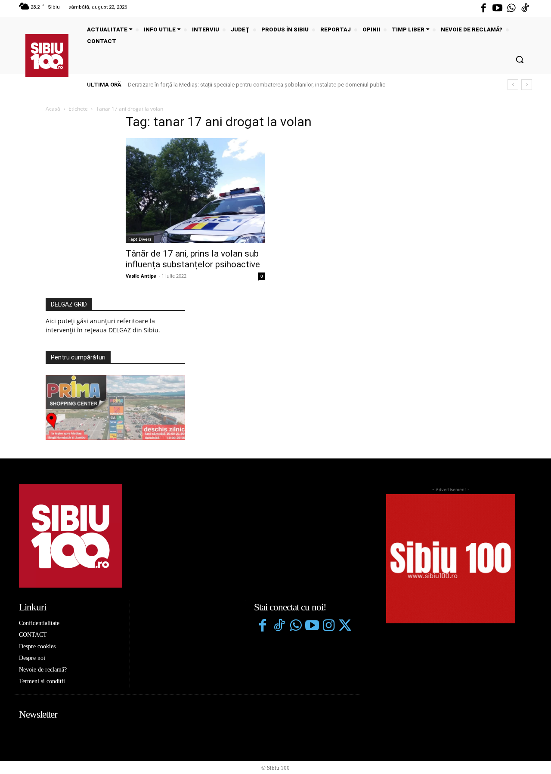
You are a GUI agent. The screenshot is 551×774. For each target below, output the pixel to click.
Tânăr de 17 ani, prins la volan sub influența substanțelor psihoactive (193, 258)
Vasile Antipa (141, 275)
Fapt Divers (140, 239)
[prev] (513, 84)
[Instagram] (328, 626)
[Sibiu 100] (46, 55)
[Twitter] (345, 626)
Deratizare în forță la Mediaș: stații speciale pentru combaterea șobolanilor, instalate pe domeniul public (256, 84)
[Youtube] (497, 8)
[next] (526, 84)
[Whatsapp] (511, 8)
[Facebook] (483, 8)
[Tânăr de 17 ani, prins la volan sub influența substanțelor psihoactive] (195, 190)
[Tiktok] (525, 8)
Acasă (53, 108)
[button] (519, 59)
